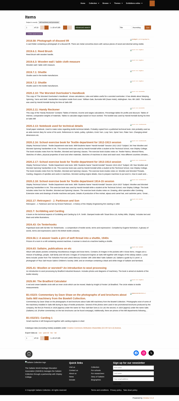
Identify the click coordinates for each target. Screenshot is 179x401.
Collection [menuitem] (93, 3)
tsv (51, 333)
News (71, 377)
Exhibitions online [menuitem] (133, 3)
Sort (147, 28)
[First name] (133, 368)
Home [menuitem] (83, 3)
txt (55, 333)
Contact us (73, 370)
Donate (72, 380)
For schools (96, 370)
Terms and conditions (100, 390)
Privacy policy (116, 390)
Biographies (96, 380)
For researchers (97, 373)
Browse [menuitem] (106, 3)
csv (40, 333)
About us (72, 373)
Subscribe (117, 384)
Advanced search (83, 27)
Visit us (72, 367)
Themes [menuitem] (117, 3)
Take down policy (130, 390)
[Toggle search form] (152, 3)
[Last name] (133, 373)
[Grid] (65, 27)
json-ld (46, 333)
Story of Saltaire (97, 377)
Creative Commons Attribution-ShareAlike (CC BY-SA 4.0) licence (94, 328)
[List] (70, 27)
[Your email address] (133, 379)
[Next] (46, 27)
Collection (95, 367)
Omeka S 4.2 (148, 398)
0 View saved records (34, 34)
